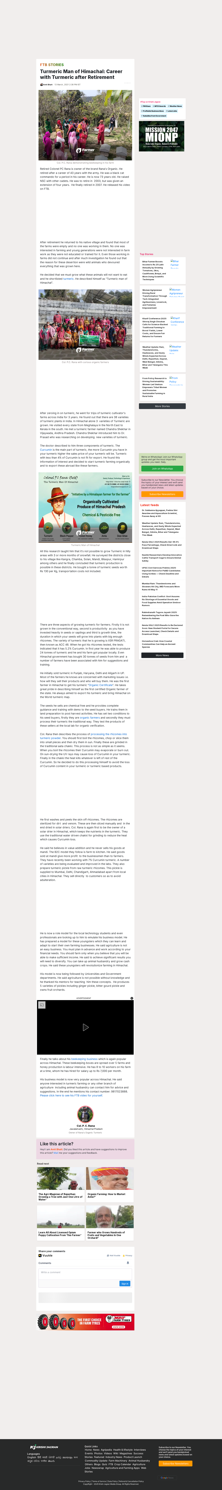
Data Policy (113, 1481)
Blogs (97, 1464)
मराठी (44, 1457)
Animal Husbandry (139, 1460)
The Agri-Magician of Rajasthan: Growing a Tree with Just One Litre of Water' (60, 1197)
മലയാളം (67, 1457)
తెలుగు (51, 1460)
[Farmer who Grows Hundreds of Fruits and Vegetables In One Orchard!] (110, 1217)
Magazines (126, 1453)
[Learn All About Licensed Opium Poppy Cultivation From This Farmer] (61, 1217)
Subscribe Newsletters (162, 494)
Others (89, 1464)
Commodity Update (96, 1460)
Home (88, 1449)
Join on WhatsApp (162, 468)
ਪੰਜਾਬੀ (52, 1457)
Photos (98, 1453)
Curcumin (46, 449)
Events (89, 1453)
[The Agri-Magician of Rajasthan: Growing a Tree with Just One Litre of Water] (61, 1178)
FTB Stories (52, 65)
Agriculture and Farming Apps (122, 1467)
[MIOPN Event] (161, 136)
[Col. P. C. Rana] (85, 1114)
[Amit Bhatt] (41, 84)
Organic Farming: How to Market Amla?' (106, 1195)
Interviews (140, 1449)
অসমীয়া (44, 1460)
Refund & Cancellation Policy (131, 1481)
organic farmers (90, 717)
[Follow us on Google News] (166, 1477)
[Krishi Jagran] (43, 1447)
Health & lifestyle (123, 1449)
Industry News (114, 1457)
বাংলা (76, 1457)
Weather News (176, 106)
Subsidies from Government (154, 116)
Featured (99, 1457)
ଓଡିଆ (36, 1460)
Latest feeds (149, 505)
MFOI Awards (160, 106)
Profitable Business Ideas (153, 111)
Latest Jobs (172, 111)
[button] (131, 998)
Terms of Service (99, 1481)
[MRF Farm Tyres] (85, 1321)
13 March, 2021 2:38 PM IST (67, 84)
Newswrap (98, 1467)
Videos (108, 1453)
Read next (43, 1163)
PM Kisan (147, 106)
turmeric (68, 278)
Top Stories (146, 254)
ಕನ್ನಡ (30, 1460)
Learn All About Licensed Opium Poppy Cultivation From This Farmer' (60, 1234)
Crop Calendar (122, 1464)
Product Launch (133, 1457)
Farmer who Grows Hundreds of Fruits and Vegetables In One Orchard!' (106, 1235)
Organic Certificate (101, 685)
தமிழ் (58, 1457)
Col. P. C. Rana (86, 1125)
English (31, 1457)
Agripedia (106, 1449)
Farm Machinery (118, 1460)
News (96, 1449)
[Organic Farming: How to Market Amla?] (110, 1178)
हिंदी (39, 1457)
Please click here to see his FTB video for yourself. (71, 1095)
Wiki (115, 1453)
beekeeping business (84, 1059)
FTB (111, 1464)
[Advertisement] (85, 218)
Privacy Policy (84, 1481)
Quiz (104, 1464)
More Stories (162, 406)
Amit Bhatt (48, 84)
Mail (56, 1152)
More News (162, 655)
